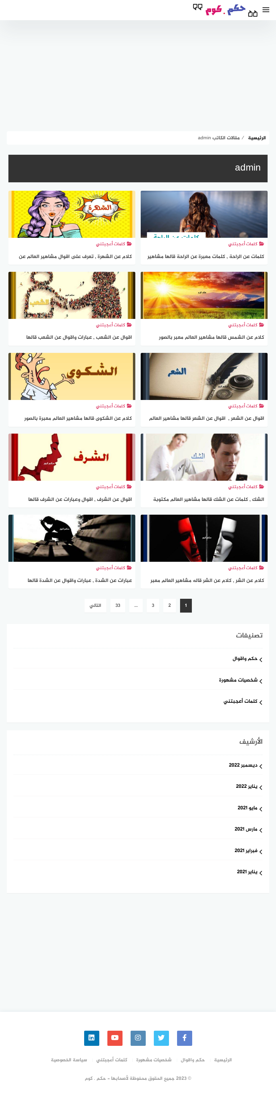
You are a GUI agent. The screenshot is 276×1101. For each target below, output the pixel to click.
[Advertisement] (138, 74)
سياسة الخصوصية (69, 1060)
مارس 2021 (246, 830)
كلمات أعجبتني (240, 702)
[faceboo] (184, 1038)
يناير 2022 (246, 787)
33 (117, 606)
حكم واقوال (245, 659)
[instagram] (138, 1038)
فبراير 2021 (246, 851)
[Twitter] (161, 1038)
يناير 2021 (247, 872)
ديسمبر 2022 (243, 766)
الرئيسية (223, 1060)
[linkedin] (91, 1038)
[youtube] (115, 1038)
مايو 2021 (247, 808)
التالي (95, 606)
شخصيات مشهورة (238, 681)
